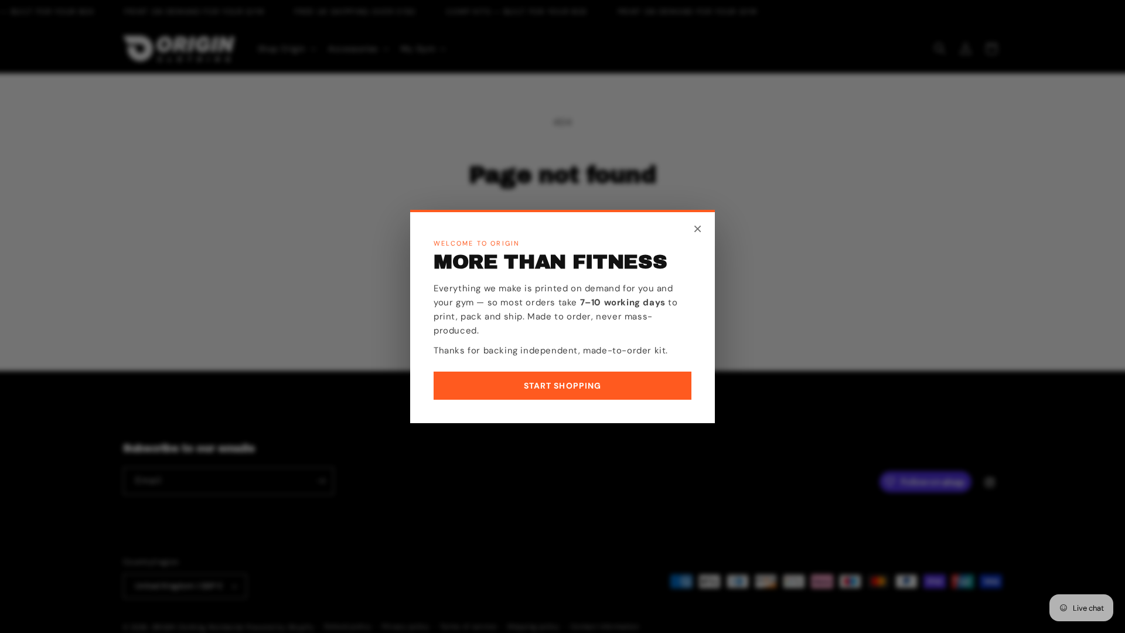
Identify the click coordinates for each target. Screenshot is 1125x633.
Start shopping (563, 385)
